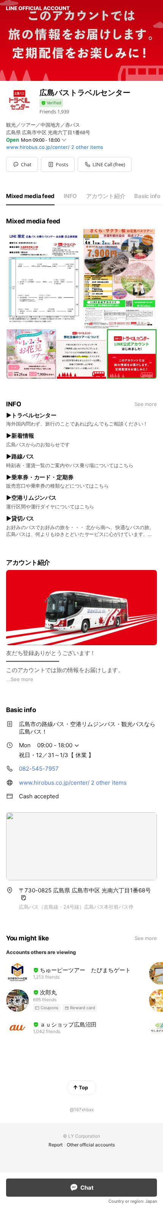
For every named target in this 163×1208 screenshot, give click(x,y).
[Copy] (23, 897)
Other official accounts (91, 1145)
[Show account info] (51, 103)
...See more (19, 679)
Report (56, 1145)
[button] (58, 164)
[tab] (30, 196)
